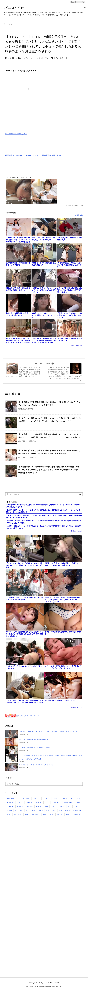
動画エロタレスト (76, 345)
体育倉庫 (30, 806)
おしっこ (32, 58)
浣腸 (47, 810)
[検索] (83, 2)
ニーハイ (29, 802)
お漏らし (36, 798)
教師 (33, 810)
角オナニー (77, 810)
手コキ (47, 58)
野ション (17, 814)
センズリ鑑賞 (76, 798)
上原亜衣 (20, 806)
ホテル (78, 802)
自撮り (67, 810)
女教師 (9, 810)
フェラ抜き (56, 802)
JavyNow (10, 798)
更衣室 (40, 810)
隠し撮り (35, 814)
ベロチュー (68, 802)
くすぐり (46, 798)
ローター (10, 806)
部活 (8, 814)
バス (46, 802)
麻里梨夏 (77, 814)
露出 (51, 814)
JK (15, 24)
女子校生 (40, 58)
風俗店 (59, 814)
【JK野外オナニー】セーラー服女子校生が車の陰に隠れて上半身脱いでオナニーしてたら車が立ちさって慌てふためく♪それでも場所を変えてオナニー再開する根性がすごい (49, 469)
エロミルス (79, 215)
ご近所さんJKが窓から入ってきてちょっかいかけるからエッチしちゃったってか (48, 731)
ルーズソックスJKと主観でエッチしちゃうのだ (36, 765)
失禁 (69, 806)
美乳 (54, 810)
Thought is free (56, 986)
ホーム (8, 24)
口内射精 (61, 806)
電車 (44, 814)
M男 (25, 58)
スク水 (65, 798)
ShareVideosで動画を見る (16, 133)
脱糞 (60, 810)
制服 (62, 58)
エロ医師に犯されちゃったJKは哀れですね (34, 748)
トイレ (56, 58)
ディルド (10, 802)
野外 (26, 814)
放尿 (27, 810)
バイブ (38, 802)
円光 (46, 806)
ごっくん (56, 798)
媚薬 (21, 810)
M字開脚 (26, 798)
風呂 (67, 814)
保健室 (38, 806)
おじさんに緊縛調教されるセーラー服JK (33, 740)
